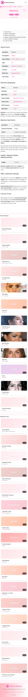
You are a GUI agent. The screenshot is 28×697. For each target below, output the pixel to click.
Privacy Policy (20, 692)
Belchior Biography (10, 33)
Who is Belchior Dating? (11, 39)
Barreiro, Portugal (17, 66)
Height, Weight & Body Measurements (15, 37)
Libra (13, 76)
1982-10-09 (21, 59)
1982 (16, 59)
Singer (15, 6)
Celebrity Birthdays (9, 2)
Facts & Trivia (8, 41)
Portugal (14, 69)
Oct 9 (13, 59)
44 (12, 62)
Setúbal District (16, 73)
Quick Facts (8, 32)
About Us (6, 692)
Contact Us (13, 692)
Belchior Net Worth (10, 35)
